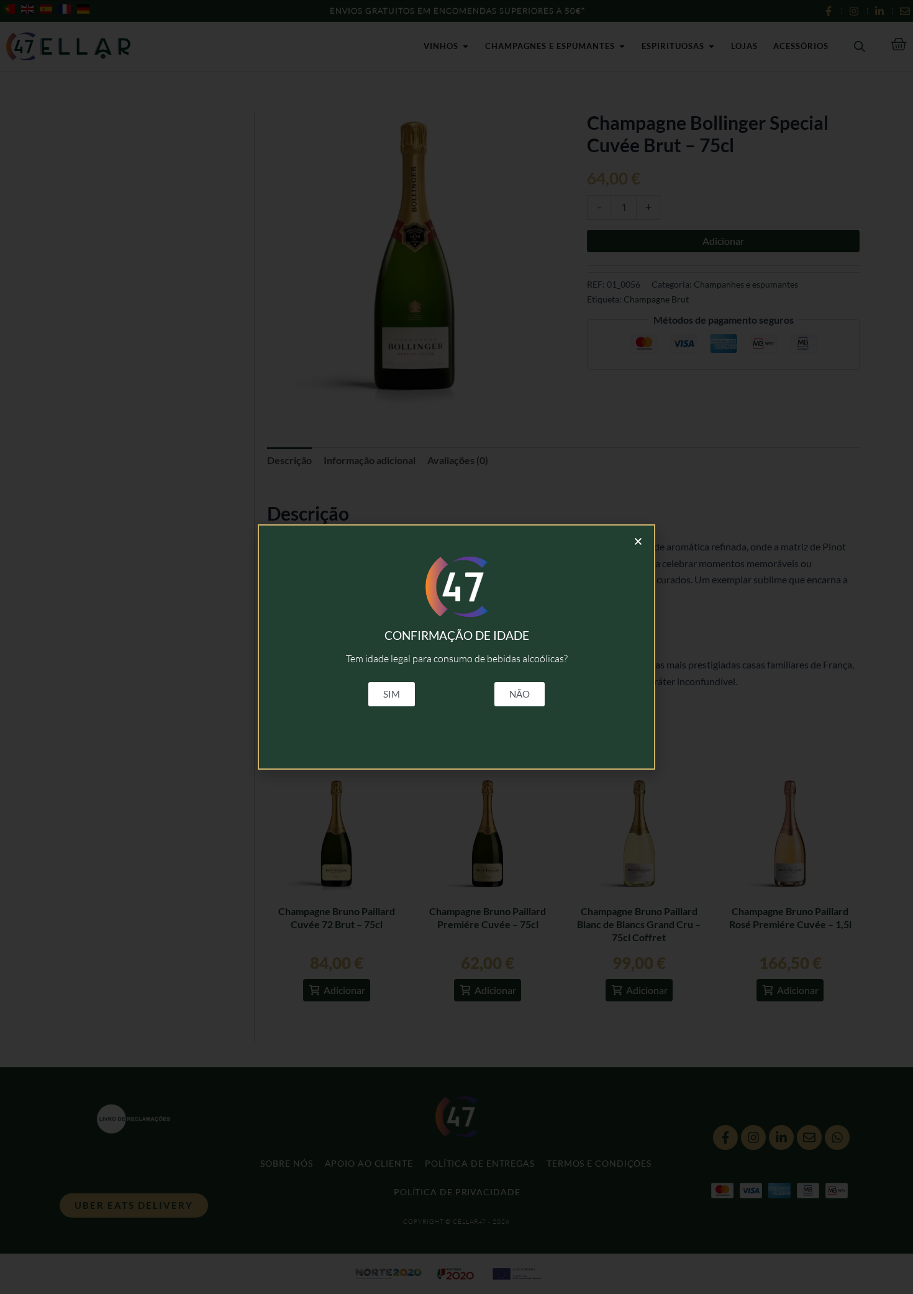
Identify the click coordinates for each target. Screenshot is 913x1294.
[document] (456, 647)
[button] (638, 541)
